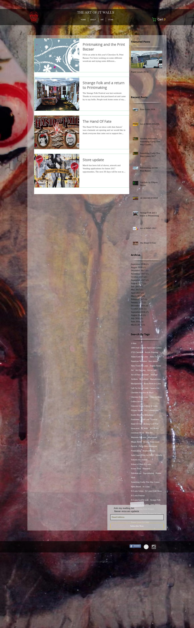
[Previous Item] (135, 59)
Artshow (134, 379)
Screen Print (136, 469)
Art (132, 370)
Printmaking (136, 451)
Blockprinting (136, 384)
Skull (133, 478)
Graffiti (154, 419)
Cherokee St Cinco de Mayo (142, 393)
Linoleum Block (137, 433)
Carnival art (154, 388)
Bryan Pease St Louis (152, 384)
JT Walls (144, 428)
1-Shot (133, 343)
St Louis (146, 487)
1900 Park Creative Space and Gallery (146, 348)
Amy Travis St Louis (139, 366)
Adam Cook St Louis (139, 357)
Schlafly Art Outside (139, 460)
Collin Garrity (136, 401)
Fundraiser (135, 419)
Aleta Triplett (155, 357)
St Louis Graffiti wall (139, 500)
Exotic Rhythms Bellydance (142, 415)
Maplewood (152, 437)
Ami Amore (153, 361)
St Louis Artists (137, 491)
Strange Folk (155, 500)
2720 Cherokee (137, 352)
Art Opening (140, 370)
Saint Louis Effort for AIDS (142, 455)
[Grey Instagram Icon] (154, 547)
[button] (160, 19)
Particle (134, 446)
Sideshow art (136, 473)
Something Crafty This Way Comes (145, 482)
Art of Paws (136, 375)
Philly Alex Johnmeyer (148, 446)
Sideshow (146, 469)
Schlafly (159, 455)
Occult (145, 442)
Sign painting (148, 473)
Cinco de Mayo (156, 397)
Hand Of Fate (136, 424)
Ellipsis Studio (137, 410)
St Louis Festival (138, 496)
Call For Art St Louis (139, 388)
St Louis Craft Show (153, 491)
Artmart (145, 375)
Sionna (158, 473)
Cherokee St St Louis (139, 397)
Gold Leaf (145, 419)
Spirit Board (136, 487)
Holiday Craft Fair (151, 424)
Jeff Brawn (154, 428)
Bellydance (143, 379)
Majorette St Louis (138, 437)
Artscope (154, 375)
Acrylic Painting (151, 352)
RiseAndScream (149, 451)
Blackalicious (155, 379)
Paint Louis (154, 442)
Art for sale (151, 370)
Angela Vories (155, 366)
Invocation (135, 428)
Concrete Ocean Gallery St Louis (144, 406)
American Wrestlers (139, 361)
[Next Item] (157, 59)
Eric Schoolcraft (151, 410)
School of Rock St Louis (141, 464)
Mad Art (149, 433)
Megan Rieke (136, 442)
